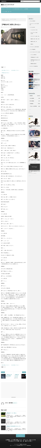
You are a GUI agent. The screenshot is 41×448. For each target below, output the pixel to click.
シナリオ (31, 27)
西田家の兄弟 (33, 63)
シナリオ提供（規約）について (17, 8)
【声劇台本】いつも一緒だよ (11, 412)
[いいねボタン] (2, 67)
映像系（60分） (33, 41)
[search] (39, 1)
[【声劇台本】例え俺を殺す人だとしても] (3, 428)
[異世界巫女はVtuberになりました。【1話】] (31, 86)
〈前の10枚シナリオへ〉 (5, 70)
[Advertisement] (13, 55)
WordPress (29, 445)
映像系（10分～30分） (34, 38)
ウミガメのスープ (33, 29)
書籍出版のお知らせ (22, 1)
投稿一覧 (14, 402)
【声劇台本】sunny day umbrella (16, 376)
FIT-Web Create (20, 445)
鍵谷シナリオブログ (7, 4)
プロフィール (8, 8)
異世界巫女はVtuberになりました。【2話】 (37, 80)
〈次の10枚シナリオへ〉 (15, 70)
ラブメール (8, 419)
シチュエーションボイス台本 (34, 23)
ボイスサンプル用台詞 (33, 66)
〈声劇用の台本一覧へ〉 (5, 72)
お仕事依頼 (26, 8)
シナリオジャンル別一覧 (33, 46)
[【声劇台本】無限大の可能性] (3, 376)
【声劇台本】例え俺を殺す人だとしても (13, 426)
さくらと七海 (33, 54)
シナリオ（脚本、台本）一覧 (6, 11)
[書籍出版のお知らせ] (31, 75)
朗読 (31, 44)
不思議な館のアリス (34, 57)
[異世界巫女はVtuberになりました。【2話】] (31, 81)
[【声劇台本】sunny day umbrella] (23, 376)
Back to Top (20, 435)
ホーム (3, 8)
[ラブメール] (3, 421)
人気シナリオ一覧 (32, 439)
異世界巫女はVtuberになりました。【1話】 (37, 85)
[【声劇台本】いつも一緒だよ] (3, 414)
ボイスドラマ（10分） (34, 32)
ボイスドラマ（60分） (34, 36)
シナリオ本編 (32, 49)
